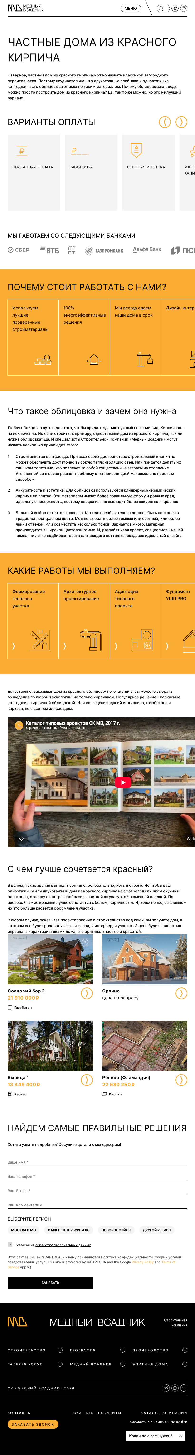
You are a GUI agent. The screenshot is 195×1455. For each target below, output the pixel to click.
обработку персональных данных (63, 1245)
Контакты (19, 1413)
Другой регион (157, 1230)
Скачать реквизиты (97, 1413)
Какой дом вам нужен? (150, 1435)
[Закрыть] (180, 1436)
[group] (34, 173)
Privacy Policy (143, 1262)
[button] (165, 122)
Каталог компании (164, 1413)
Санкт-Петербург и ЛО (69, 1230)
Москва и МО (23, 1230)
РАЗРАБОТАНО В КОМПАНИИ (150, 1422)
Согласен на (53, 1245)
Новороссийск (116, 1230)
